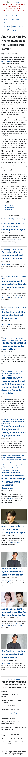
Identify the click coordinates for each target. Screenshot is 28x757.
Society (5, 16)
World (21, 26)
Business (5, 19)
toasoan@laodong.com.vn (14, 713)
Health (14, 26)
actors (18, 295)
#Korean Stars (8, 205)
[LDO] (14, 220)
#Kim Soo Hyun (9, 207)
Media (12, 16)
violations (11, 498)
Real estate (6, 26)
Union (18, 19)
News (12, 19)
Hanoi (3, 355)
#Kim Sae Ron (8, 209)
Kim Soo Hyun (6, 61)
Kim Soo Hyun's (16, 240)
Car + (4, 30)
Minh (7, 399)
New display (12, 30)
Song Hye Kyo (17, 297)
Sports (18, 16)
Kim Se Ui (23, 79)
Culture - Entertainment (10, 23)
